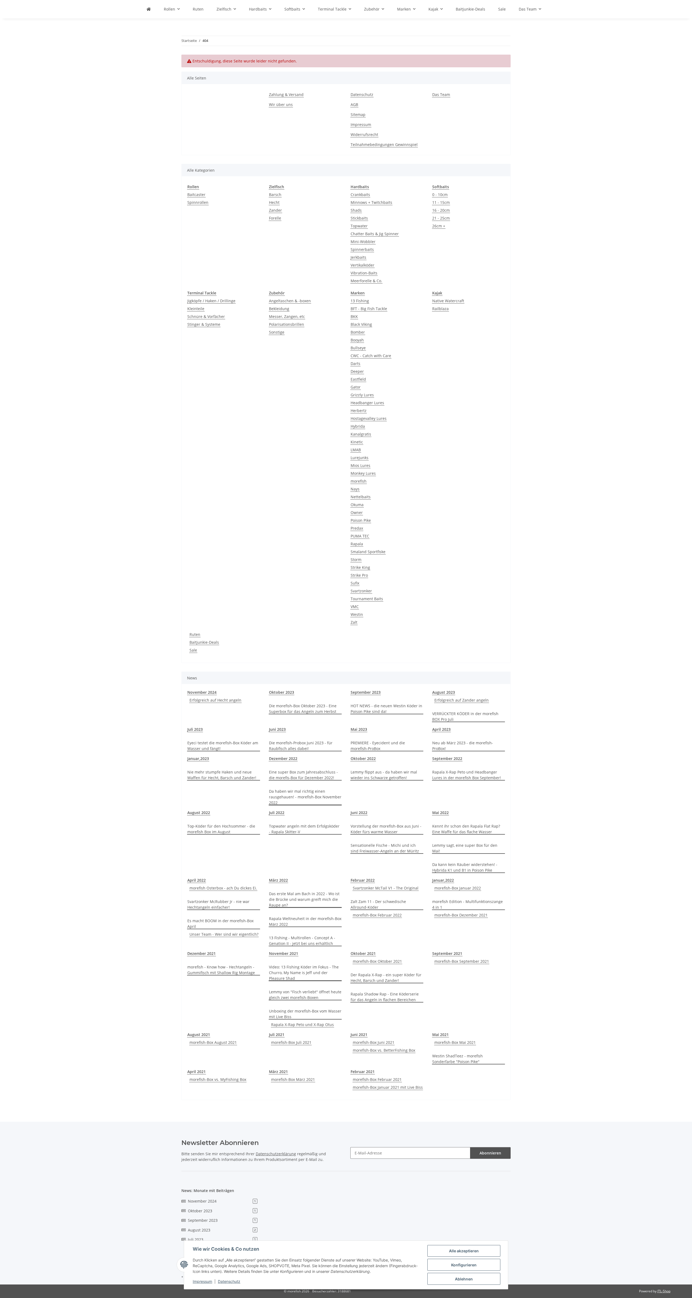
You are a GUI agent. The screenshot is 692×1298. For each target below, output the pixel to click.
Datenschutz (229, 1281)
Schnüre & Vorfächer (206, 316)
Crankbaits (360, 194)
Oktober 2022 (363, 758)
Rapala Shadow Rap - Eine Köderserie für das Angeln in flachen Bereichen (385, 996)
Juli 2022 (276, 812)
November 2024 (202, 692)
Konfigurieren (464, 1265)
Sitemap (358, 114)
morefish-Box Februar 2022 (377, 915)
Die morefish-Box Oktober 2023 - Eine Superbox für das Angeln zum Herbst (303, 708)
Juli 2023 (195, 729)
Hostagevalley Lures (369, 418)
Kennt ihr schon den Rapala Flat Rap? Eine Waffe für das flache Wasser (466, 829)
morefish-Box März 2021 (293, 1079)
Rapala (357, 543)
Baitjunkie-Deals (204, 642)
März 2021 (278, 1071)
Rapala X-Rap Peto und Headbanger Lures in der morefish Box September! (466, 774)
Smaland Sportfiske (368, 551)
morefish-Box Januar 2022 (457, 888)
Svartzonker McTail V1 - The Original (385, 888)
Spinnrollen (197, 202)
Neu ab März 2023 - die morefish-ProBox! (462, 745)
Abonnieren (490, 1153)
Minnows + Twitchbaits (371, 202)
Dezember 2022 (283, 758)
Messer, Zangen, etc (287, 316)
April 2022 (196, 880)
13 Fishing (360, 300)
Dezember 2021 (201, 953)
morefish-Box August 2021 (213, 1042)
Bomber (358, 332)
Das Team (441, 94)
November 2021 (283, 953)
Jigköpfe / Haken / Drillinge (211, 300)
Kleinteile (195, 308)
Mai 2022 (440, 812)
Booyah (357, 340)
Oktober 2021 (363, 953)
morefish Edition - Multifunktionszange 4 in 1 (467, 904)
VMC (355, 606)
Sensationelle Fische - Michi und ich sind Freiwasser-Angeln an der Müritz (385, 848)
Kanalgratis (361, 434)
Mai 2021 (440, 1034)
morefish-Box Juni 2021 (373, 1042)
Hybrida (358, 426)
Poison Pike (361, 520)
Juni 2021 (359, 1034)
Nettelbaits (361, 496)
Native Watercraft (448, 300)
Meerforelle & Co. (366, 280)
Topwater (359, 225)
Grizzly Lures (362, 394)
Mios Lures (360, 465)
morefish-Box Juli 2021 (291, 1042)
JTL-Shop (663, 1291)
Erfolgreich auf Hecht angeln (215, 700)
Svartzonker (361, 590)
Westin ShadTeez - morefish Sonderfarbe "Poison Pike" (457, 1058)
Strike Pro (359, 575)
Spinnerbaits (362, 249)
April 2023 (441, 729)
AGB (354, 104)
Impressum (202, 1281)
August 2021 (198, 1034)
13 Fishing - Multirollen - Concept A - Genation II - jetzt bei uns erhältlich (302, 940)
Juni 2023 (277, 729)
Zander (275, 210)
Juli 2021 (276, 1034)
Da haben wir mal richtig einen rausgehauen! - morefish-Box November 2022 (305, 797)
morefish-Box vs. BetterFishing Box (384, 1050)
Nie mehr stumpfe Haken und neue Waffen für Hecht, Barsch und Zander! (221, 774)
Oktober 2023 (281, 692)
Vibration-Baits (364, 272)
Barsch (275, 194)
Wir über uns (281, 104)
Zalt (354, 622)
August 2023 (443, 692)
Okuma (357, 504)
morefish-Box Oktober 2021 (377, 961)
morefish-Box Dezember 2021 (461, 915)
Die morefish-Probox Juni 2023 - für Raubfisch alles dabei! (300, 745)
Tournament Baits (367, 598)
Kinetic (357, 441)
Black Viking (361, 324)
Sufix (355, 583)
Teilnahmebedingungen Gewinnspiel (384, 144)
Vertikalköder (362, 265)
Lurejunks (359, 457)
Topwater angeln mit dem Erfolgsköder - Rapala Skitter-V (304, 829)
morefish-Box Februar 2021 (377, 1079)
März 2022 (278, 880)
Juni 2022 (359, 812)
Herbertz (359, 410)
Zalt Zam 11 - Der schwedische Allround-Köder (378, 904)
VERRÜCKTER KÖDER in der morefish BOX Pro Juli (465, 716)
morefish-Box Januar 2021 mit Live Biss (388, 1087)
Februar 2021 (363, 1071)
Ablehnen (464, 1279)
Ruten (194, 634)
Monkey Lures (363, 473)
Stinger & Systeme (203, 324)
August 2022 (198, 812)
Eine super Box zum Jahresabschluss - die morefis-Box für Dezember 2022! (303, 774)
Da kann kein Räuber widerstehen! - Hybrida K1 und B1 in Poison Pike (464, 867)
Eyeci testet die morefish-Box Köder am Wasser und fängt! (222, 745)
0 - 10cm (440, 194)
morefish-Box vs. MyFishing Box (217, 1079)
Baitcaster (196, 194)
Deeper (357, 371)
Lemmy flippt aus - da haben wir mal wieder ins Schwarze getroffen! (384, 774)
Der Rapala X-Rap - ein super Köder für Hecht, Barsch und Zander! (386, 977)
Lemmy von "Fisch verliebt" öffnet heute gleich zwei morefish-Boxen (305, 994)
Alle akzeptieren (464, 1251)
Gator (356, 387)
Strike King (360, 567)
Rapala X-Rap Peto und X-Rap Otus (302, 1024)
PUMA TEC (360, 536)
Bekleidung (279, 308)
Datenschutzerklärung (276, 1153)
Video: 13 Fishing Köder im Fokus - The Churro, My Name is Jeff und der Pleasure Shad (304, 972)
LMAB (356, 449)
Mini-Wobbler (363, 241)
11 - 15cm (441, 202)
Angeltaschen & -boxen (290, 300)
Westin (357, 614)
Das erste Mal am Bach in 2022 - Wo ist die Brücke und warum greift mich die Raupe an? (304, 899)
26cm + (438, 225)
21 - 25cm (441, 218)
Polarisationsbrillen (286, 324)
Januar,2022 (443, 880)
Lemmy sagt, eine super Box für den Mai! (464, 848)
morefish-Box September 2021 (461, 961)
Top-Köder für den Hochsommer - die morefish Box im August (221, 829)
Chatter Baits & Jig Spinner (375, 233)
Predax (357, 528)
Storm (356, 559)
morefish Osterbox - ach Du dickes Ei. (223, 888)
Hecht (274, 202)
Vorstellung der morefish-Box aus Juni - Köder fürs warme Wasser (386, 829)
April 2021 (196, 1071)
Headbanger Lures (367, 402)
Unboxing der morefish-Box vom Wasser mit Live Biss (305, 1013)
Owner (357, 512)
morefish (359, 481)
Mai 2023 (359, 729)
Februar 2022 (363, 880)
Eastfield (358, 379)
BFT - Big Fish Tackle (369, 308)
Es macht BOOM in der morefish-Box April (220, 923)
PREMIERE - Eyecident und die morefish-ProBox (378, 745)
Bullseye (358, 347)
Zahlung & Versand (286, 94)
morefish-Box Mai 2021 (455, 1042)
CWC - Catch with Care (371, 355)
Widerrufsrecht (364, 134)
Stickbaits (359, 218)
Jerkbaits (358, 257)
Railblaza (440, 308)
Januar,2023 (198, 758)
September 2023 (366, 692)
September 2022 (447, 758)
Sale (193, 650)
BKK (354, 316)
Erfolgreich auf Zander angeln (461, 700)
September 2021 (447, 953)
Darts (355, 363)
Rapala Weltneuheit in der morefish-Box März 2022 (305, 921)
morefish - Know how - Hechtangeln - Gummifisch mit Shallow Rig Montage (221, 969)
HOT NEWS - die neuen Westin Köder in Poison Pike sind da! (386, 708)
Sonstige (276, 332)
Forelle (275, 218)
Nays (355, 489)
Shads (356, 210)
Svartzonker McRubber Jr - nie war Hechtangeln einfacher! (218, 904)
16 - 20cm (441, 210)
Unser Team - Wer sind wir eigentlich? (223, 934)
